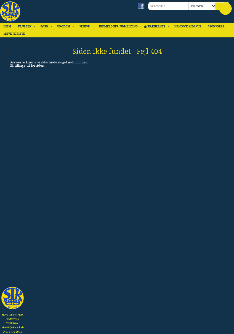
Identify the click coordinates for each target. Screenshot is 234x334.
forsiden (37, 65)
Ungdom (63, 26)
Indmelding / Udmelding (118, 26)
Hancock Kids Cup (187, 26)
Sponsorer (216, 26)
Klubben (24, 26)
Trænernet (156, 26)
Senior (84, 26)
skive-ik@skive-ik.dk (12, 327)
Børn (44, 26)
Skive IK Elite (14, 33)
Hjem (7, 26)
